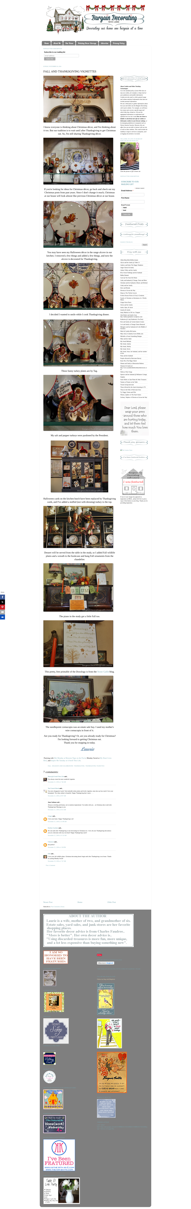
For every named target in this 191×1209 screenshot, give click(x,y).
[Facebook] (2, 597)
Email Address (127, 190)
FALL (49, 766)
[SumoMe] (2, 617)
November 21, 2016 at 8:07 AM (57, 796)
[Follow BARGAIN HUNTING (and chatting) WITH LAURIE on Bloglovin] (105, 964)
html (125, 207)
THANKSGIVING (79, 766)
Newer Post (48, 902)
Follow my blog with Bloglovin (106, 979)
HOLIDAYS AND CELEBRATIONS (62, 766)
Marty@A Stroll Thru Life (56, 776)
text (124, 210)
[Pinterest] (2, 607)
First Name (125, 198)
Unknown (51, 842)
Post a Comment (50, 865)
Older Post (111, 902)
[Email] (2, 612)
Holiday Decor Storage (87, 43)
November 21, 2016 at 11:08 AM (57, 821)
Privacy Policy (118, 43)
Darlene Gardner (53, 828)
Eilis (49, 853)
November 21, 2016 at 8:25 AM (57, 809)
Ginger (50, 816)
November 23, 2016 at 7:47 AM (57, 861)
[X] (2, 602)
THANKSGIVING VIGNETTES (94, 766)
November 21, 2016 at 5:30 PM (57, 847)
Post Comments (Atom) (57, 906)
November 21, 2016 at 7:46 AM (57, 782)
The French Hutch (53, 788)
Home (46, 43)
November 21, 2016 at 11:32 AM (57, 835)
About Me (57, 43)
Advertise (104, 43)
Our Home (69, 43)
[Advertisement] (80, 885)
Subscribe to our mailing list (54, 52)
